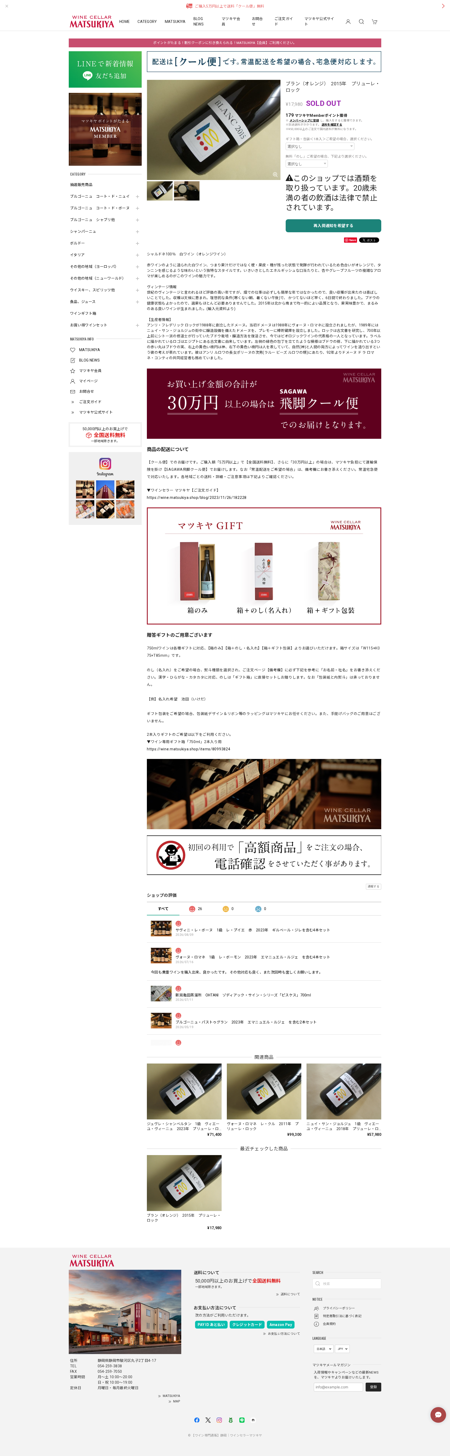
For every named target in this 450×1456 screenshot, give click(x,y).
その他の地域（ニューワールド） (98, 278)
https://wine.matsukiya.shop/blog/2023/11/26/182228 (197, 497)
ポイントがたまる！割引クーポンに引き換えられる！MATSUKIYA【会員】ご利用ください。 (225, 43)
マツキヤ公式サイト (319, 21)
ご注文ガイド (283, 21)
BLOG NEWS (198, 21)
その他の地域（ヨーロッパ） (94, 267)
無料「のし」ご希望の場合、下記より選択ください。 (327, 156)
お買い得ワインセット (88, 325)
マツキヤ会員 (231, 21)
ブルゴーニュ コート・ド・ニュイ (100, 196)
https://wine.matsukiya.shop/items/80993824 (188, 749)
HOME (124, 22)
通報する (373, 886)
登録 (373, 1387)
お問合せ (257, 21)
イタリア (77, 255)
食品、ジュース (83, 302)
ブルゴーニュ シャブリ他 (92, 220)
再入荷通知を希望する (333, 225)
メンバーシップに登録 (304, 120)
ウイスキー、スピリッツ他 (92, 290)
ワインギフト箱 (83, 313)
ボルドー (77, 243)
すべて (163, 909)
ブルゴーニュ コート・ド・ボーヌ (100, 208)
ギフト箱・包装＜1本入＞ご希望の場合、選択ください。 (330, 139)
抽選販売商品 (81, 185)
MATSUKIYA (175, 22)
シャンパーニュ (83, 231)
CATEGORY (147, 22)
